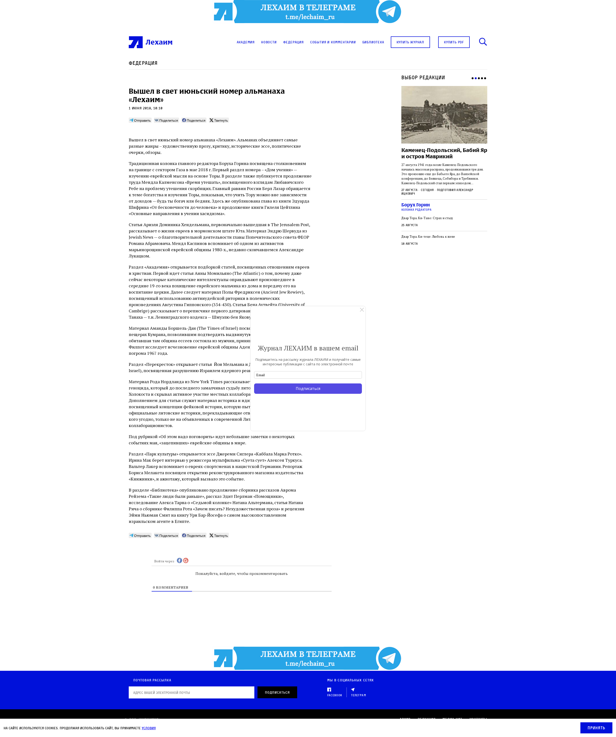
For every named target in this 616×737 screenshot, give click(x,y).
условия (149, 728)
